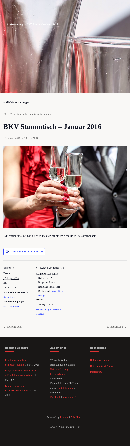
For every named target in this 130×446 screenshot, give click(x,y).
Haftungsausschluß (100, 360)
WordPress (76, 417)
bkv (5, 306)
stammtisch (13, 306)
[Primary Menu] (123, 8)
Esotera (63, 417)
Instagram (67, 397)
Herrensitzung (14, 326)
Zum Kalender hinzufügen (24, 251)
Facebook (55, 397)
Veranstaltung (16, 24)
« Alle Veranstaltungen (16, 102)
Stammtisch (9, 297)
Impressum (96, 371)
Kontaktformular (65, 387)
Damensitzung (115, 326)
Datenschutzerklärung (101, 365)
